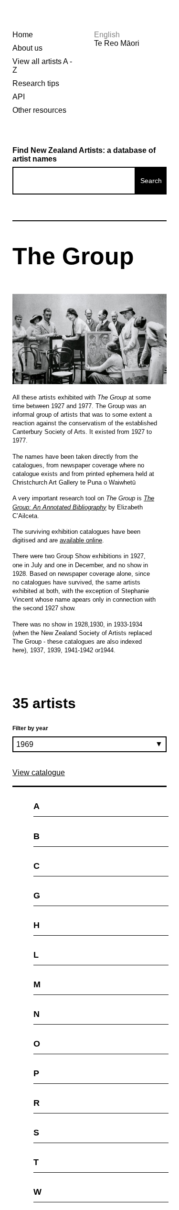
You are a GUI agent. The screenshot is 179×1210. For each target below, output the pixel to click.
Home (22, 35)
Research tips (35, 83)
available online (81, 540)
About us (27, 48)
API (18, 97)
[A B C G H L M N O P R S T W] (89, 786)
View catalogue (38, 772)
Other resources (39, 110)
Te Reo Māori (116, 43)
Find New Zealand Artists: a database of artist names (84, 154)
